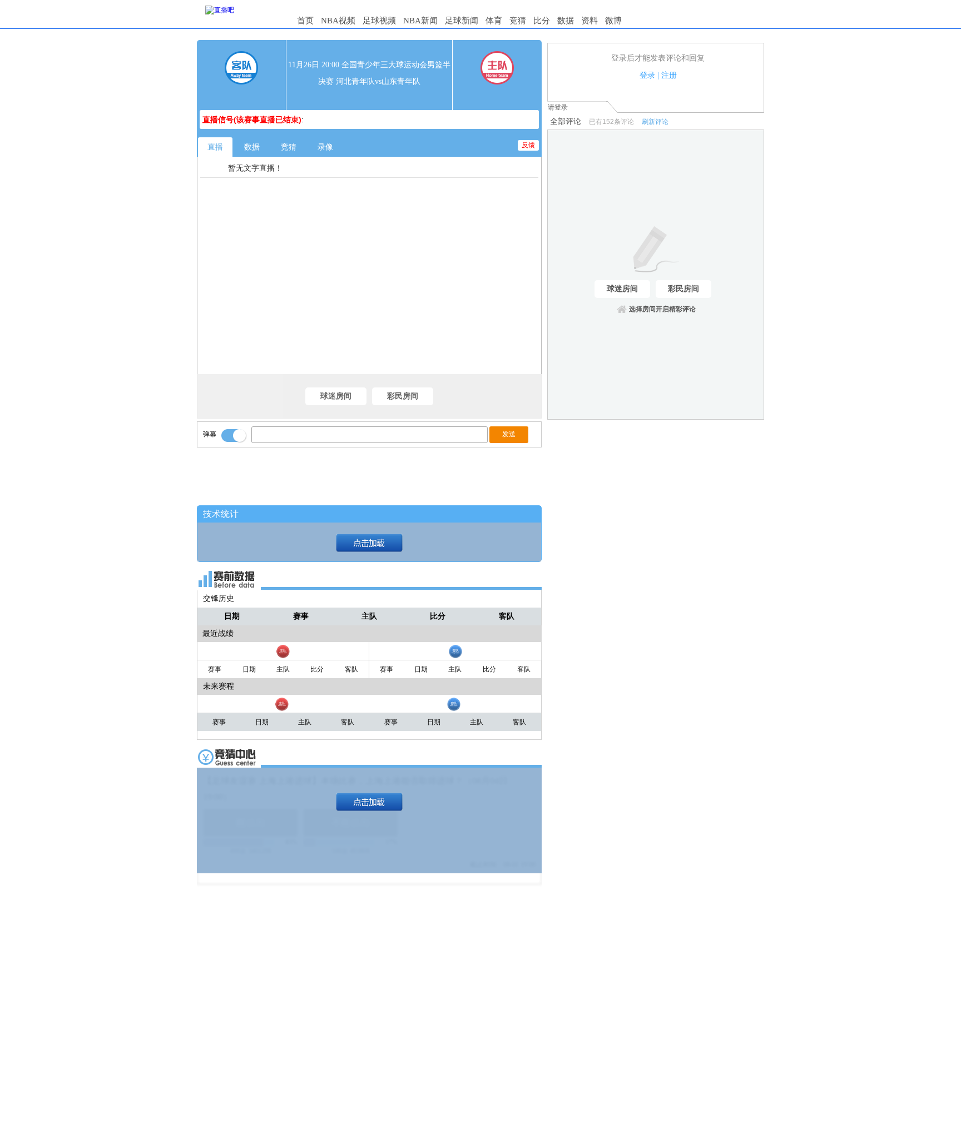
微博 (613, 20)
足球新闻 (461, 20)
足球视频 (379, 20)
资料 (589, 20)
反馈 (528, 145)
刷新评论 (655, 122)
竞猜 (517, 20)
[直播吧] (219, 10)
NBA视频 (338, 20)
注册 (669, 75)
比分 (541, 20)
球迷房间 (335, 396)
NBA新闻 (420, 20)
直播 (215, 147)
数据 (565, 20)
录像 (325, 147)
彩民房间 (402, 396)
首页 (305, 20)
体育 (494, 20)
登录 (647, 75)
